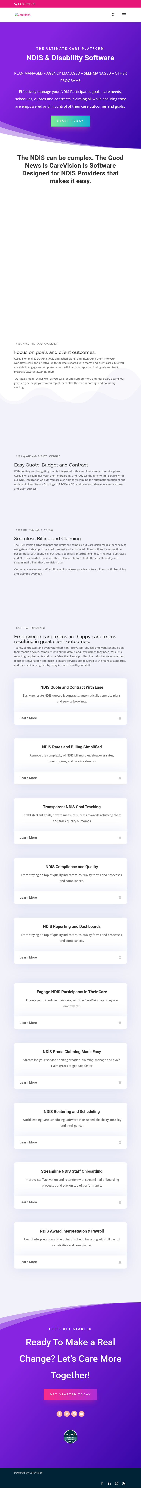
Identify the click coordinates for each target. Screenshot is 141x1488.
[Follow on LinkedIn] (67, 1414)
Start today (70, 120)
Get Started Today (70, 1394)
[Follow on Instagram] (74, 1414)
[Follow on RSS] (124, 1483)
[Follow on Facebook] (59, 1414)
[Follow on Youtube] (81, 1414)
